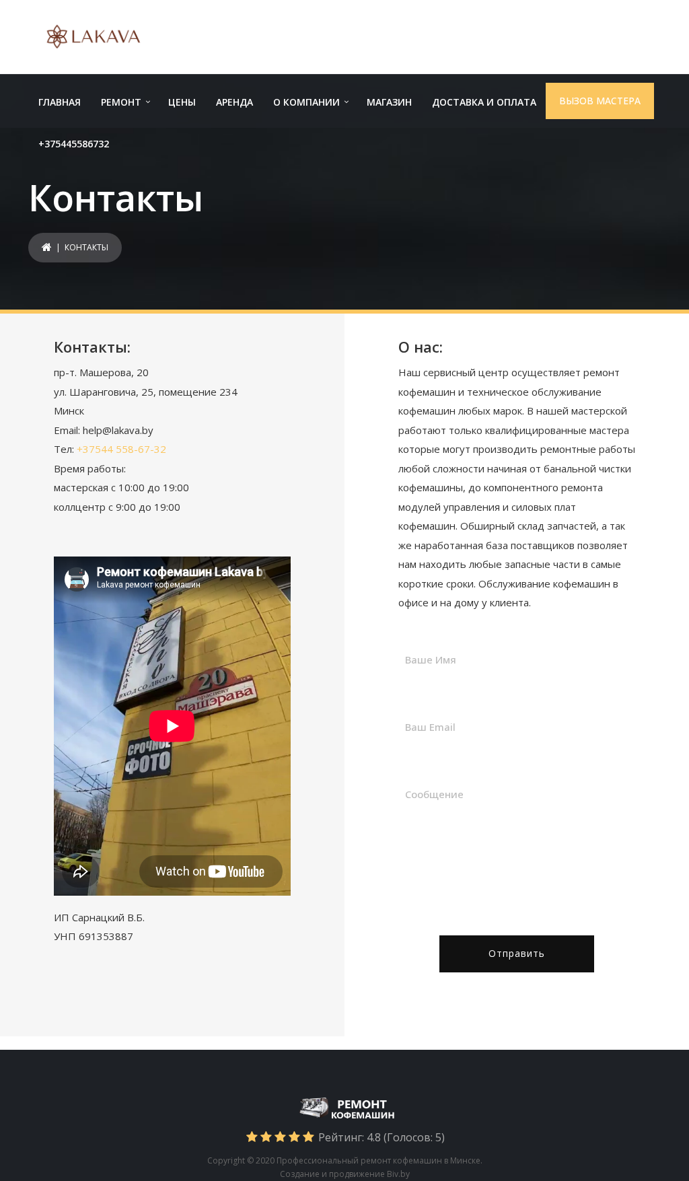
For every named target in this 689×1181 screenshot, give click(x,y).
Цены (182, 102)
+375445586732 (73, 143)
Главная (59, 102)
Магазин (389, 102)
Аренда (234, 102)
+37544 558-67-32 (121, 449)
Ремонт (121, 102)
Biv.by (398, 1174)
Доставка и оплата (484, 102)
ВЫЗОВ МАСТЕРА (600, 100)
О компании (306, 102)
